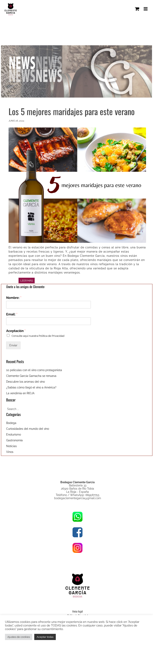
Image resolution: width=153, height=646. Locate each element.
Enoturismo (13, 434)
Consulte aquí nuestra (38, 335)
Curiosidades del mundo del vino (27, 428)
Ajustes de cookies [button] (18, 636)
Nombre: (13, 298)
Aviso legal (77, 611)
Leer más (26, 280)
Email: (11, 314)
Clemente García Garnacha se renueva (31, 375)
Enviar (13, 345)
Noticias (11, 446)
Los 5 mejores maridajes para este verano (72, 111)
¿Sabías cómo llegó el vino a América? (31, 387)
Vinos (9, 451)
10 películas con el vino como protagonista (34, 370)
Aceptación (16, 331)
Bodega (11, 423)
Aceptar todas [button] (45, 636)
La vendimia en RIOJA (20, 393)
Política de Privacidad (51, 335)
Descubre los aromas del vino (25, 381)
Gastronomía (14, 440)
